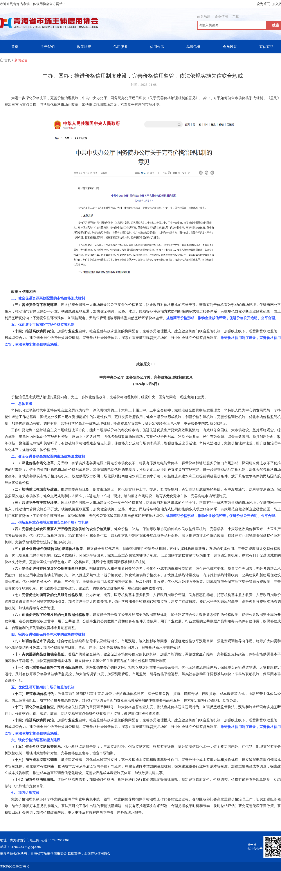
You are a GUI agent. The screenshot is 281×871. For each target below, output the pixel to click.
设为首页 (263, 4)
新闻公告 (21, 60)
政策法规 (203, 16)
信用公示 (157, 47)
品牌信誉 (193, 47)
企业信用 (221, 16)
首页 (14, 47)
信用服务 (120, 47)
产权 (235, 16)
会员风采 (230, 47)
